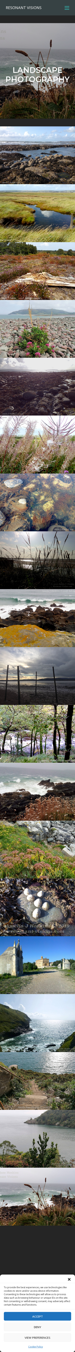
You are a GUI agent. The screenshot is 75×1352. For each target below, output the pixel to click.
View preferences (37, 1337)
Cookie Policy (35, 1346)
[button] (69, 1279)
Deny (37, 1327)
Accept (37, 1316)
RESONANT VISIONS (24, 8)
